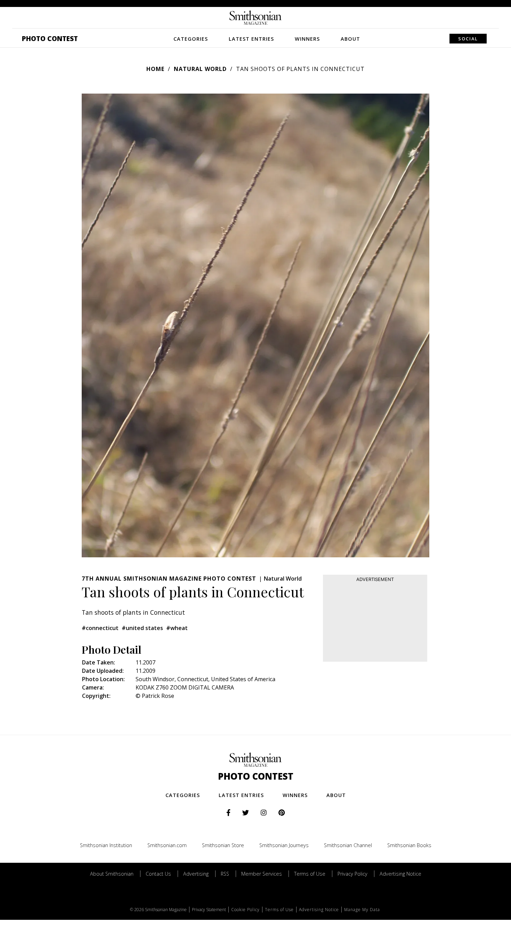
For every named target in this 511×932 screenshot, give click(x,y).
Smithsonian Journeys (284, 845)
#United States (142, 628)
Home (155, 69)
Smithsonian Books (409, 845)
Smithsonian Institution (106, 845)
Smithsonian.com (167, 845)
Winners (307, 38)
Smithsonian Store (223, 845)
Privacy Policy (352, 873)
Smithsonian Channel (348, 845)
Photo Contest (50, 38)
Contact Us (158, 873)
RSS (225, 873)
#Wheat (177, 628)
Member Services (261, 873)
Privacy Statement (209, 910)
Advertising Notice (400, 873)
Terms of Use (309, 873)
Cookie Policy (245, 910)
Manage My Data (362, 910)
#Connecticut (100, 628)
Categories (190, 38)
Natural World (200, 69)
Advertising (196, 873)
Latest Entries (251, 38)
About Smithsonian (111, 873)
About (350, 38)
